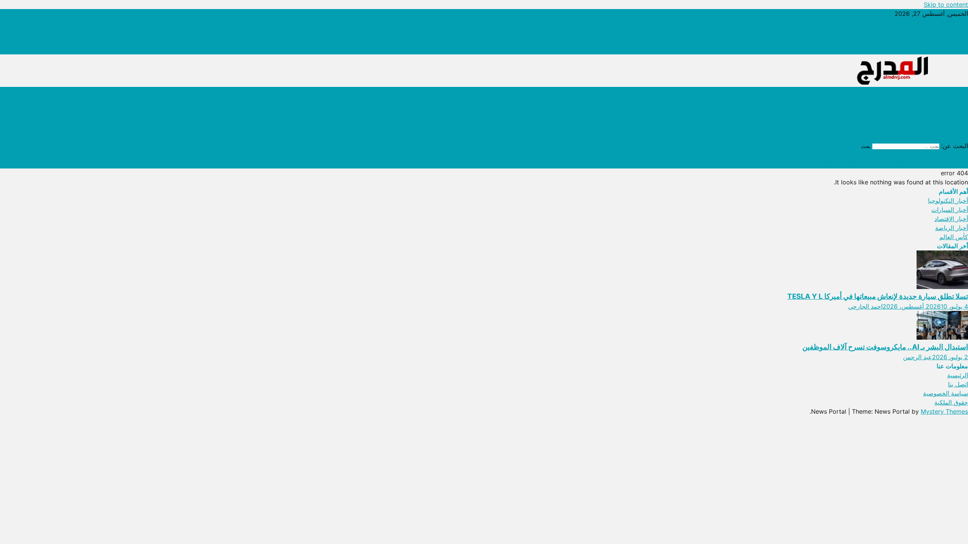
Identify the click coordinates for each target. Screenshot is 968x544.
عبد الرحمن (917, 357)
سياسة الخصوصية (945, 41)
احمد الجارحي (865, 306)
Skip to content (946, 4)
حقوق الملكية (951, 50)
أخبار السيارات (949, 109)
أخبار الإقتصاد (951, 100)
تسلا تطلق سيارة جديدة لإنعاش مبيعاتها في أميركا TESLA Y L (877, 296)
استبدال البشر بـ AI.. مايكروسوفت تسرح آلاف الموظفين (885, 347)
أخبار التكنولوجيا (948, 91)
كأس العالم (953, 127)
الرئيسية (957, 22)
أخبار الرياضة (951, 118)
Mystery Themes (944, 411)
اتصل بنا (958, 32)
